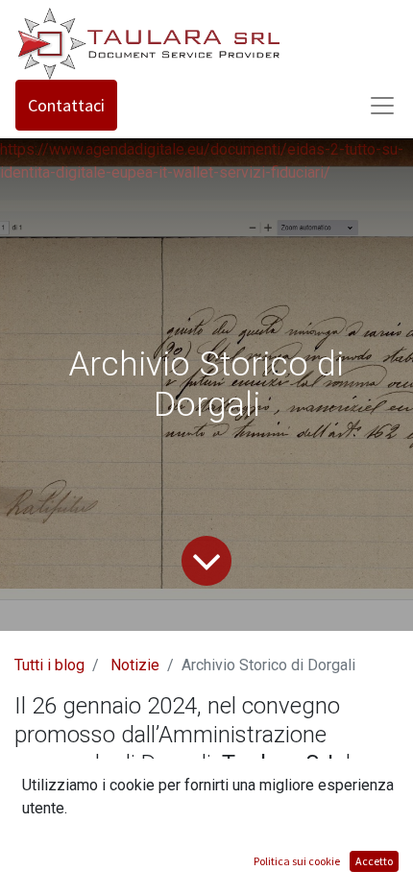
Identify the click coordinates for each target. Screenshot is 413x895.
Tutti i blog (49, 665)
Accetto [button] (374, 861)
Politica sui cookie (297, 861)
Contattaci (66, 105)
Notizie (134, 665)
